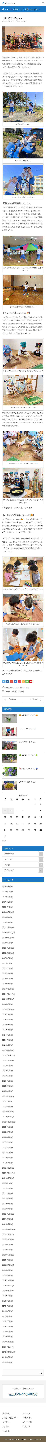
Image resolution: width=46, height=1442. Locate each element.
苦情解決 (26, 1426)
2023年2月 (6, 1101)
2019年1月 (6, 1337)
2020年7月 (6, 1255)
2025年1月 (6, 984)
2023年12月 (7, 1050)
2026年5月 (6, 902)
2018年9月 (6, 1357)
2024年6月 (6, 1020)
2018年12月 (7, 1342)
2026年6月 (6, 897)
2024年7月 (6, 1014)
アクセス (5, 1426)
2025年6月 (6, 958)
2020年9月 (6, 1245)
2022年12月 (7, 1112)
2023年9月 (6, 1066)
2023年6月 (6, 1081)
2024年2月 (6, 1040)
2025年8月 (6, 948)
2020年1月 (6, 1275)
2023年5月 (6, 1086)
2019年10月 (7, 1291)
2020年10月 (7, 1239)
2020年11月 (7, 1234)
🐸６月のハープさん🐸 (28, 715)
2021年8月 (6, 1188)
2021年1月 (6, 1224)
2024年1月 (6, 1045)
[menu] (43, 3)
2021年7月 (6, 1193)
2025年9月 (6, 943)
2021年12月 (7, 1168)
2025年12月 (7, 927)
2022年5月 (6, 1147)
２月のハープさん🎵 (27, 729)
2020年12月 (7, 1229)
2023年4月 (6, 1091)
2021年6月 (6, 1199)
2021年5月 (6, 1204)
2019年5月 (6, 1316)
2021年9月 (6, 1183)
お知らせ (26, 1413)
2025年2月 (6, 979)
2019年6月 (6, 1311)
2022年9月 (6, 1127)
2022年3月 (6, 1158)
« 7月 (4, 841)
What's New (23, 854)
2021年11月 (7, 1173)
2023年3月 (6, 1096)
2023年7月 (6, 1076)
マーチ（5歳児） (15, 21)
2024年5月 (6, 1025)
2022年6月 (6, 1142)
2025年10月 (7, 938)
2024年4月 (6, 1030)
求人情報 (5, 1431)
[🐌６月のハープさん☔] (9, 771)
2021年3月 (6, 1214)
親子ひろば (23, 870)
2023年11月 (7, 1055)
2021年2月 (6, 1219)
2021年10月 (7, 1178)
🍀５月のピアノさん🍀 (28, 755)
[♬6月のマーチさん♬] (9, 745)
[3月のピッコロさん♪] (9, 785)
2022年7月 (6, 1137)
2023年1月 (6, 1106)
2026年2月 (6, 917)
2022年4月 (6, 1153)
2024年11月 (7, 994)
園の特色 (5, 1413)
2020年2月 (6, 1270)
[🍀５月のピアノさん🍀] (9, 758)
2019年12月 (7, 1280)
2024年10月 (7, 999)
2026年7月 (6, 892)
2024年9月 (6, 1004)
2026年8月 (6, 887)
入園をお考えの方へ (10, 1418)
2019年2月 (6, 1332)
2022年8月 (6, 1132)
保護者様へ (27, 1418)
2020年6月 (6, 1260)
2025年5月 (6, 963)
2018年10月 (7, 1352)
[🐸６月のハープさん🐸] (9, 718)
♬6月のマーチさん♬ (27, 742)
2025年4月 (6, 968)
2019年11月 (7, 1286)
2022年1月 (6, 1163)
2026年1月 (6, 922)
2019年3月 (6, 1326)
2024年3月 (6, 1035)
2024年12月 (7, 989)
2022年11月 (7, 1117)
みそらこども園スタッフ (19, 687)
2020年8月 (6, 1250)
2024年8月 (6, 1009)
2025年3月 (6, 973)
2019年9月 (6, 1296)
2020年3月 (6, 1265)
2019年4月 (6, 1321)
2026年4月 (6, 907)
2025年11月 (7, 933)
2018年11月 (7, 1347)
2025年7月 (6, 953)
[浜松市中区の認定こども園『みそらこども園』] (9, 3)
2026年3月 (6, 912)
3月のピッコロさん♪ (27, 782)
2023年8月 (6, 1071)
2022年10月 (7, 1122)
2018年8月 (6, 1362)
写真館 (24, 21)
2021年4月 (6, 1209)
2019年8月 (6, 1301)
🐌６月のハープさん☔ (28, 769)
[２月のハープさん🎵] (9, 731)
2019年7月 (6, 1306)
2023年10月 (7, 1060)
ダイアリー (23, 859)
